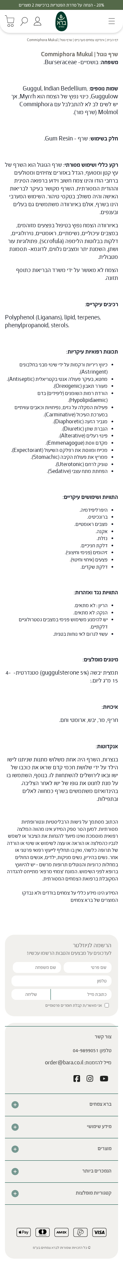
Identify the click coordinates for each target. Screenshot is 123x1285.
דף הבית (112, 40)
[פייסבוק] (76, 1079)
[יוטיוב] (104, 1079)
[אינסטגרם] (89, 1079)
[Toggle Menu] (109, 21)
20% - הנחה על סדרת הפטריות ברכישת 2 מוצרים (61, 5)
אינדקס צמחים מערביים (89, 40)
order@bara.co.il (64, 1062)
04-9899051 (85, 1050)
